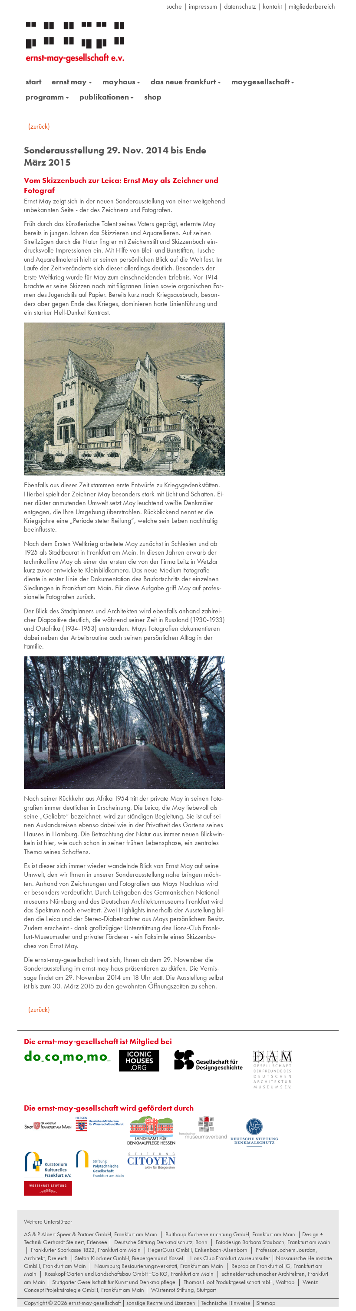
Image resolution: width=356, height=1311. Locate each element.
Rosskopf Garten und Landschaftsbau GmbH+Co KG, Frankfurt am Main (129, 1274)
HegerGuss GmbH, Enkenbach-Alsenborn (197, 1250)
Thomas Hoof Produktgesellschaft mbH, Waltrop (239, 1282)
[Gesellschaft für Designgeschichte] (208, 1060)
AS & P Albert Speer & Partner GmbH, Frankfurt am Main (90, 1234)
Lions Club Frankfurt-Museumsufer (230, 1258)
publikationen (104, 97)
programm (45, 97)
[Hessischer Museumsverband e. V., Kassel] (203, 1127)
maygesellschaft (260, 82)
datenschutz (240, 6)
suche (174, 6)
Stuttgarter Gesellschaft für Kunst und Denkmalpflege (113, 1282)
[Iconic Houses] (139, 1060)
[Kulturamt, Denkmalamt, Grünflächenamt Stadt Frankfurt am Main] (48, 1125)
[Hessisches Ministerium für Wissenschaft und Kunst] (100, 1124)
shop (153, 97)
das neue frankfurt (183, 82)
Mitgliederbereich (312, 6)
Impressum (203, 6)
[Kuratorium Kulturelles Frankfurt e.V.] (48, 1164)
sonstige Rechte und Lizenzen (161, 1303)
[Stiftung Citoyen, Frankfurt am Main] (151, 1160)
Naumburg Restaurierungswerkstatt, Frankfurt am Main (158, 1266)
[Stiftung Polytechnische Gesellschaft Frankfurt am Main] (100, 1163)
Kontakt (272, 6)
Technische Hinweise (226, 1303)
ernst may (69, 82)
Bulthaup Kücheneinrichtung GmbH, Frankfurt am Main (230, 1234)
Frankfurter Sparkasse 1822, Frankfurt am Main (86, 1250)
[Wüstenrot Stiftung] (48, 1188)
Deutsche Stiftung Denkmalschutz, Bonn (161, 1242)
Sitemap (265, 1303)
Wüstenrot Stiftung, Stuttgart (183, 1290)
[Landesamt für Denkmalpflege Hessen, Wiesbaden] (151, 1130)
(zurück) (39, 126)
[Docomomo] (67, 1057)
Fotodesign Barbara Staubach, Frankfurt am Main (273, 1242)
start (33, 82)
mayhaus (118, 82)
